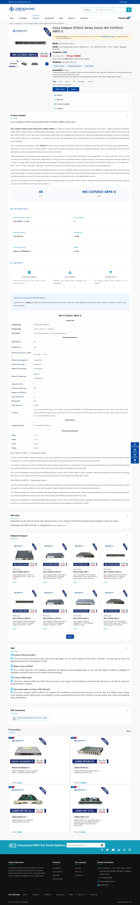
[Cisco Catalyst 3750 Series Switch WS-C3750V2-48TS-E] (115, 555)
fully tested (80, 302)
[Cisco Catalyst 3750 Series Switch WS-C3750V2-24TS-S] (55, 555)
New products (57, 871)
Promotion (23, 18)
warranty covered (94, 302)
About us (71, 18)
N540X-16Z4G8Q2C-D (21, 768)
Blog (61, 18)
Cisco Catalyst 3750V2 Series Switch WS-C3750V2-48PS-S (43, 23)
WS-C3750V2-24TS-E (52, 618)
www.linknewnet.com (124, 902)
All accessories (58, 879)
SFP (74, 81)
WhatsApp (134, 446)
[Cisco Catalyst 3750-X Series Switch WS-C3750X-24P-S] (115, 602)
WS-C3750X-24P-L (81, 572)
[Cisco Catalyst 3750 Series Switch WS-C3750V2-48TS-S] (24, 602)
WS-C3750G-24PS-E (21, 572)
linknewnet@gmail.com (58, 525)
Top (135, 462)
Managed (81, 81)
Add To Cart (60, 89)
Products (35, 18)
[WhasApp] (124, 850)
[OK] (101, 845)
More (70, 637)
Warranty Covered (75, 66)
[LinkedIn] (119, 850)
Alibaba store (104, 885)
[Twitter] (107, 850)
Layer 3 (67, 81)
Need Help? (123, 2)
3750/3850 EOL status (107, 36)
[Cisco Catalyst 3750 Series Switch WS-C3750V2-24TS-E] (55, 602)
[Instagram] (129, 850)
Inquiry (73, 89)
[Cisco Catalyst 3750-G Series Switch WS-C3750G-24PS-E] (24, 555)
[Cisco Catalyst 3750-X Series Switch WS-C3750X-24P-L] (85, 555)
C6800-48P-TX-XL (81, 817)
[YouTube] (113, 850)
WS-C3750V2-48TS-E (112, 572)
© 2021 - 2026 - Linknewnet (18, 902)
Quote (135, 451)
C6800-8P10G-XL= (19, 817)
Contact (135, 457)
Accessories (49, 18)
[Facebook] (102, 850)
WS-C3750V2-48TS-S (22, 618)
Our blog (78, 868)
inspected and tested (38, 170)
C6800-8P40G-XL (81, 768)
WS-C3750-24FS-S (81, 618)
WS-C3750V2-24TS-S (52, 572)
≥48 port (90, 81)
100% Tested (60, 66)
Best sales (56, 875)
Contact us (84, 18)
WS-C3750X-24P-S (111, 618)
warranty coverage (34, 173)
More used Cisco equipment (62, 85)
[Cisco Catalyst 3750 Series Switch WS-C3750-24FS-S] (85, 602)
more (15, 582)
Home (12, 18)
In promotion (57, 868)
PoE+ (60, 81)
